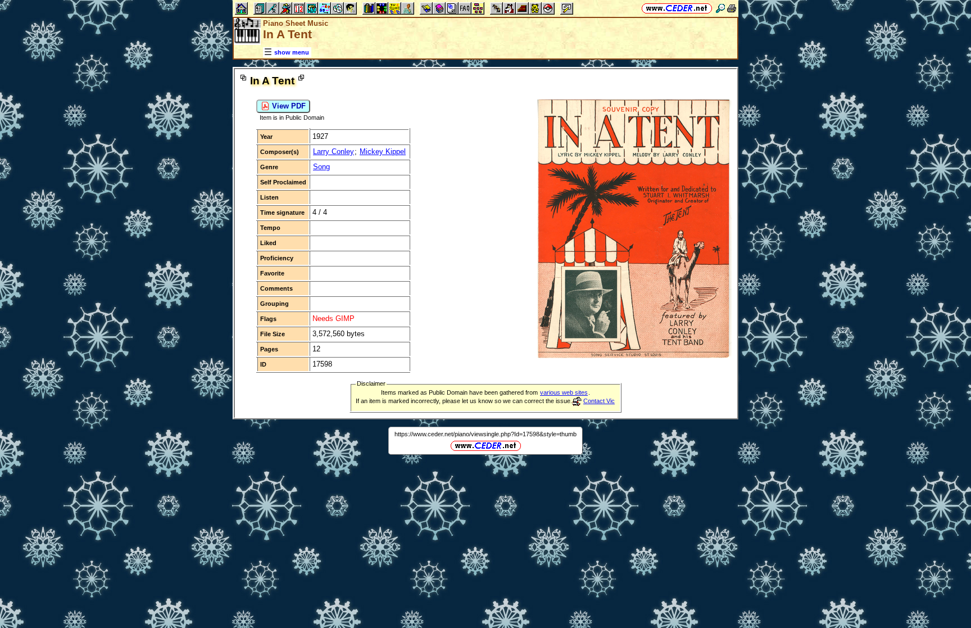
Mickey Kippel (383, 151)
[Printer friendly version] (731, 8)
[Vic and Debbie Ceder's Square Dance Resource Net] (677, 8)
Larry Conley (333, 151)
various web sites (564, 392)
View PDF (288, 106)
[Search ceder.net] (720, 8)
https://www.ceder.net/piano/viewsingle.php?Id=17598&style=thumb (485, 434)
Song (321, 166)
